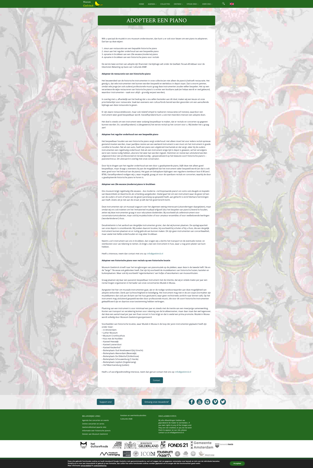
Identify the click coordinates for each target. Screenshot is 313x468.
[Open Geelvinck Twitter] (223, 402)
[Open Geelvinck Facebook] (192, 402)
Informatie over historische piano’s (96, 430)
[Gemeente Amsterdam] (202, 445)
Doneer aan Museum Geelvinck (95, 434)
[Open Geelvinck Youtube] (199, 402)
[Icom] (148, 454)
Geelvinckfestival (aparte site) (94, 427)
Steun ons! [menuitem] (192, 4)
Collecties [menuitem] (165, 4)
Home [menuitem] (141, 4)
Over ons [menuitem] (206, 4)
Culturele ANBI (126, 419)
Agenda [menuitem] (151, 4)
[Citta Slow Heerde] (185, 454)
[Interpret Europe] (206, 454)
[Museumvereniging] (110, 454)
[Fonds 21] (178, 445)
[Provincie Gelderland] (141, 445)
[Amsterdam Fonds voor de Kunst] (163, 445)
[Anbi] (127, 454)
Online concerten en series (93, 424)
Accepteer (237, 463)
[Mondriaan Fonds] (83, 445)
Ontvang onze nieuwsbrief (156, 402)
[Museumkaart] (165, 454)
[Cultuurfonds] (99, 445)
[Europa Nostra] (193, 454)
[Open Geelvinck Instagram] (207, 402)
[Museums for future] (177, 454)
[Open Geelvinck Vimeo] (215, 402)
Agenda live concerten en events (95, 420)
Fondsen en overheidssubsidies (133, 415)
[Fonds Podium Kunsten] (117, 445)
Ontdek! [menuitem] (177, 4)
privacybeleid (86, 465)
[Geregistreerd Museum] (136, 454)
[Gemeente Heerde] (224, 445)
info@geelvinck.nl (155, 253)
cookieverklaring (99, 465)
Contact (156, 380)
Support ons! (106, 402)
